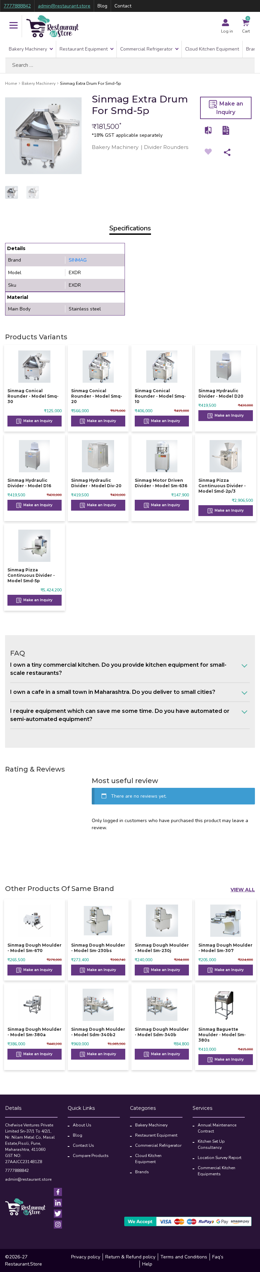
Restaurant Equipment (84, 49)
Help (147, 1264)
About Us (82, 1125)
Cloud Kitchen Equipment (212, 49)
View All (243, 890)
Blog (102, 6)
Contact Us (83, 1145)
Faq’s (217, 1257)
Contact (122, 6)
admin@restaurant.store (64, 6)
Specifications (130, 228)
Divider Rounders (166, 147)
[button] (13, 26)
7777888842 (17, 6)
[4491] (208, 130)
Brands (142, 1172)
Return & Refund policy (130, 1257)
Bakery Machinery (28, 49)
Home (11, 83)
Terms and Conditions (183, 1257)
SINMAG (78, 260)
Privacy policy (85, 1257)
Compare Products (91, 1155)
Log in (227, 31)
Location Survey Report (219, 1157)
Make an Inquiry (229, 107)
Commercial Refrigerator (146, 49)
